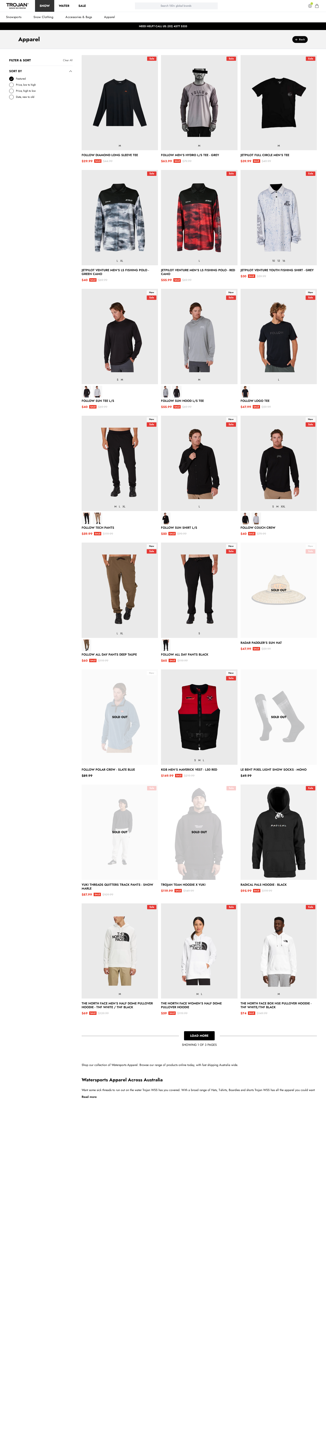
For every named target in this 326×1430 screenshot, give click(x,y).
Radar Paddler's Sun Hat (261, 643)
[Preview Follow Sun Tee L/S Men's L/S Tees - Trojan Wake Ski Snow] (86, 392)
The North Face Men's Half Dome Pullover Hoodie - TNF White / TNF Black (117, 1005)
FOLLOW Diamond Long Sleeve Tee (110, 155)
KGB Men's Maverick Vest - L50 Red (189, 770)
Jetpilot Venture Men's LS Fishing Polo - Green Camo (115, 272)
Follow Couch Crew (258, 528)
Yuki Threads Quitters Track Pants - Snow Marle (117, 886)
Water (64, 6)
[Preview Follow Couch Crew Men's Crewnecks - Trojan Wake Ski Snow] (245, 519)
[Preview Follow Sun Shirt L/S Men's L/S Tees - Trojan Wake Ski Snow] (166, 519)
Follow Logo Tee (255, 401)
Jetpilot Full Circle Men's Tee (265, 155)
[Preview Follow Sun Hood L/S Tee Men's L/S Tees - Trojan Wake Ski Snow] (166, 392)
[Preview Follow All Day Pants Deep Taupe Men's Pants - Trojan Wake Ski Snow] (86, 645)
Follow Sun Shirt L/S (179, 528)
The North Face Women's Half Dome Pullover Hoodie (191, 1005)
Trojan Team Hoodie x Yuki (183, 885)
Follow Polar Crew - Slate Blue (108, 770)
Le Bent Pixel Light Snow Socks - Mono (274, 770)
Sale (82, 6)
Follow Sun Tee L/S (98, 401)
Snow (45, 6)
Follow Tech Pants (98, 528)
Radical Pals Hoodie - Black (264, 885)
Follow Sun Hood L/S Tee (182, 401)
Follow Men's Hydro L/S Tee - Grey (190, 155)
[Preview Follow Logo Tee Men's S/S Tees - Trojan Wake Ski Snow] (245, 392)
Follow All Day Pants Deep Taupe (109, 655)
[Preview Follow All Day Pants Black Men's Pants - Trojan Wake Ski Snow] (166, 645)
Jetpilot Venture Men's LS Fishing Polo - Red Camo (198, 272)
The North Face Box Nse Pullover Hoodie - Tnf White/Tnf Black (276, 1005)
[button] (317, 6)
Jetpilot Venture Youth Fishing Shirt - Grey (277, 270)
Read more (89, 1097)
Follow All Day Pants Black (184, 655)
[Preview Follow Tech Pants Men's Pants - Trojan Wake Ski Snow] (86, 519)
